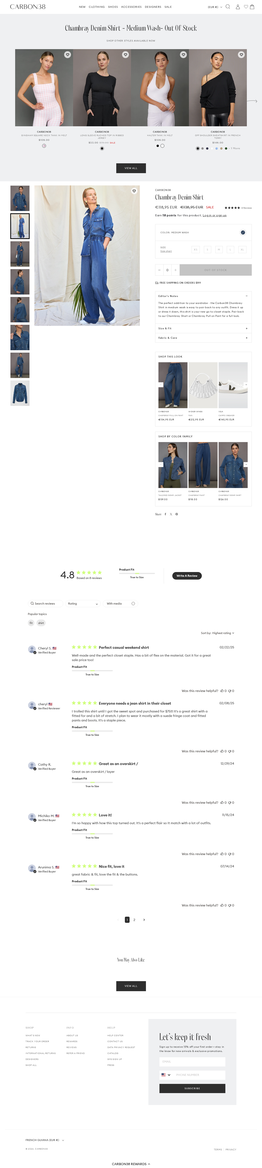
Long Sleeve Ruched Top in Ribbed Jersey (102, 136)
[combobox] (83, 603)
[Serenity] (216, 148)
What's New (33, 1035)
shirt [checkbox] (41, 623)
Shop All (31, 1065)
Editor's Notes (168, 296)
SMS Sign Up (114, 1059)
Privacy (231, 1149)
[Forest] (226, 148)
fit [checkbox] (31, 623)
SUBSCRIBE (192, 1088)
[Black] (102, 148)
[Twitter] (171, 514)
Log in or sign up (215, 215)
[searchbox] (45, 603)
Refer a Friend (76, 1053)
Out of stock (215, 270)
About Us (72, 1035)
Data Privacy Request (121, 1047)
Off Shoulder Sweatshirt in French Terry (218, 136)
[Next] (246, 384)
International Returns (41, 1053)
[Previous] (160, 384)
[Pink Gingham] (44, 145)
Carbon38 (41, 1149)
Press (110, 1065)
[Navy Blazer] (207, 148)
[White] (162, 145)
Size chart (166, 251)
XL (242, 249)
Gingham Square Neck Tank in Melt (44, 135)
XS (195, 249)
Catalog (113, 1053)
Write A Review (187, 576)
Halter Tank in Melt (160, 135)
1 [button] (127, 920)
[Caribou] (221, 148)
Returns (31, 1047)
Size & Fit (165, 328)
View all (131, 168)
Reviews (72, 1047)
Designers (32, 1059)
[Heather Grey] (202, 148)
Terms (218, 1149)
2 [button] (134, 920)
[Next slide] (252, 100)
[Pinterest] (176, 514)
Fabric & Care (167, 337)
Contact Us (115, 1041)
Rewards (72, 1041)
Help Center (115, 1035)
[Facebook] (165, 514)
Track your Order (37, 1041)
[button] (131, 1164)
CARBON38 (163, 190)
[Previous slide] (10, 100)
